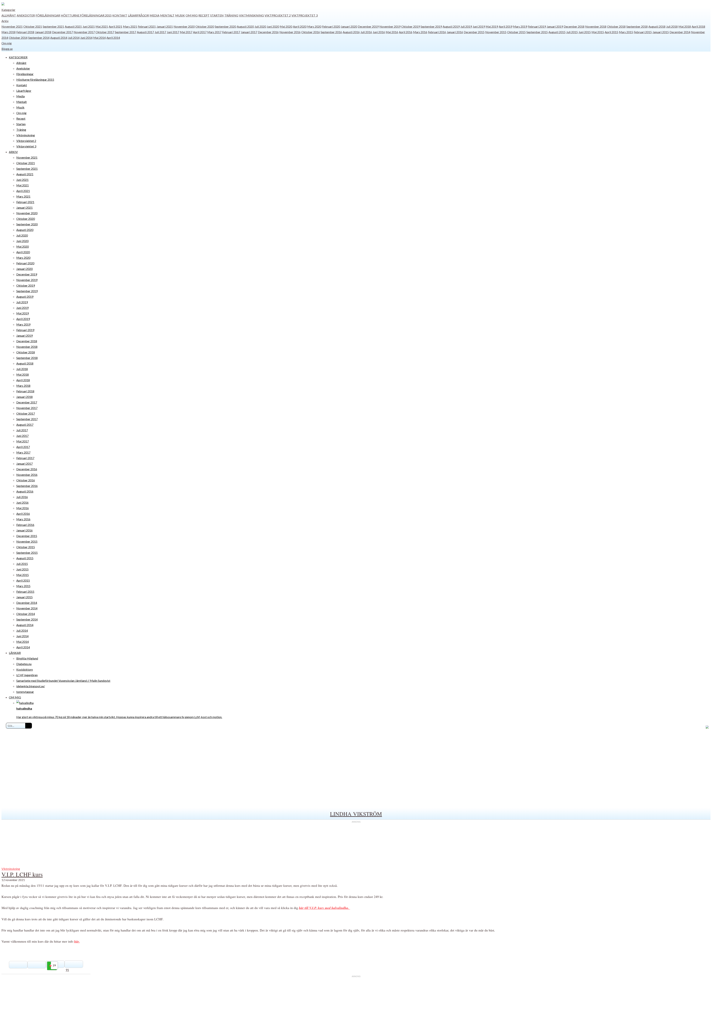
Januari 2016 (455, 32)
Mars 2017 (214, 32)
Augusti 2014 (58, 37)
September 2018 (637, 26)
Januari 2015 (660, 32)
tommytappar (25, 691)
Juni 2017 (173, 32)
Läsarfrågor (138, 15)
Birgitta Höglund (27, 658)
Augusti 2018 (656, 26)
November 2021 (12, 26)
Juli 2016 (366, 32)
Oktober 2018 (616, 26)
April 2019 (505, 26)
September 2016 (331, 32)
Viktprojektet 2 (278, 15)
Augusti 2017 (145, 32)
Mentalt (167, 15)
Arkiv (5, 21)
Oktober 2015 (516, 32)
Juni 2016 (379, 32)
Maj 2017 (186, 32)
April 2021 (115, 26)
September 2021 (53, 26)
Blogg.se (7, 48)
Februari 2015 (643, 32)
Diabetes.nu (24, 664)
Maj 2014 (99, 37)
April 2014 (113, 37)
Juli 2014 (74, 37)
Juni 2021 (89, 26)
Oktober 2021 (32, 26)
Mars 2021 (130, 26)
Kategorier (8, 10)
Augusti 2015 (557, 32)
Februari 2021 (147, 26)
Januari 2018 (43, 32)
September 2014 (39, 37)
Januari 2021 (164, 26)
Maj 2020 (286, 26)
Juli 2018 (672, 26)
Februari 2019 (537, 26)
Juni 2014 (86, 37)
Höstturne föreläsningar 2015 (86, 15)
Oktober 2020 (204, 26)
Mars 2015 (626, 32)
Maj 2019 (492, 26)
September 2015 (537, 32)
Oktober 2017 (104, 32)
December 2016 (268, 32)
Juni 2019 (479, 26)
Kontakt (119, 15)
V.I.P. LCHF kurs (22, 874)
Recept (204, 15)
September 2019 (431, 26)
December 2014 (680, 32)
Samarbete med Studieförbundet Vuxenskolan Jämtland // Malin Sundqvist (63, 680)
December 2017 (62, 32)
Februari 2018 (25, 32)
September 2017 (125, 32)
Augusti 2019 (451, 26)
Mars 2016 (420, 32)
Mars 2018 (8, 32)
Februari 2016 (437, 32)
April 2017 (200, 32)
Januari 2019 (555, 26)
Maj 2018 (684, 26)
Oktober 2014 (18, 37)
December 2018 (574, 26)
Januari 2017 (249, 32)
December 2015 (474, 32)
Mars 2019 (520, 26)
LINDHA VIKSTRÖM (356, 813)
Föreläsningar (48, 15)
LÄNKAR (15, 652)
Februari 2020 (331, 26)
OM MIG (15, 697)
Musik (180, 15)
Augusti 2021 (73, 26)
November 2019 (389, 26)
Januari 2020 (349, 26)
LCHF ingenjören (27, 675)
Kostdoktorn (24, 669)
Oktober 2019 (410, 26)
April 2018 (698, 26)
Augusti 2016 (351, 32)
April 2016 (405, 32)
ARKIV (13, 152)
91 (67, 970)
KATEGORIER (18, 57)
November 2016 (290, 32)
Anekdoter (26, 15)
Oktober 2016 (310, 32)
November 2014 (26, 608)
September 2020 (225, 26)
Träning (231, 15)
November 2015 (495, 32)
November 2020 (184, 26)
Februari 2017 (231, 32)
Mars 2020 (314, 26)
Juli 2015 (572, 32)
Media (154, 15)
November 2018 (595, 26)
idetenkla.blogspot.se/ (30, 686)
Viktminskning (251, 15)
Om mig (192, 15)
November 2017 (84, 32)
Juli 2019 (466, 26)
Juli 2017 (160, 32)
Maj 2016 (392, 32)
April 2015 (611, 32)
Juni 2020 (273, 26)
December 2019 (368, 26)
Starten (217, 15)
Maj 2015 (597, 32)
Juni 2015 (584, 32)
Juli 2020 (260, 26)
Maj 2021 (101, 26)
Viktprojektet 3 (304, 15)
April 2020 (299, 26)
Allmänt (8, 15)
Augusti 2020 (245, 26)
